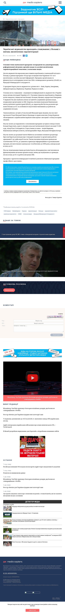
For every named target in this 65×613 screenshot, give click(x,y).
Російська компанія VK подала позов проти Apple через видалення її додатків (31, 467)
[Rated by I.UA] (28, 593)
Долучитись (32, 181)
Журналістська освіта (11, 19)
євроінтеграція (32, 211)
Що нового (21, 19)
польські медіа (27, 214)
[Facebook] (24, 56)
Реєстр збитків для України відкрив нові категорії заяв (23, 415)
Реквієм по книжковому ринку (14, 473)
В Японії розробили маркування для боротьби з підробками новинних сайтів (31, 431)
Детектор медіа (32, 502)
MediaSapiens (15, 60)
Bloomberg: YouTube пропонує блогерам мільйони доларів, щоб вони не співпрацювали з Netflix (29, 409)
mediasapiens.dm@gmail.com (13, 581)
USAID (19, 214)
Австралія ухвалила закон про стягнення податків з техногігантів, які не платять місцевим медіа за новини (32, 495)
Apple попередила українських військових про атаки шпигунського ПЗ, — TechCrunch (29, 426)
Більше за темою (12, 220)
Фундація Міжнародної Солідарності (44, 214)
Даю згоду (32, 610)
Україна (24, 211)
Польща (41, 211)
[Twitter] (26, 56)
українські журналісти (10, 214)
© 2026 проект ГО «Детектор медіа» (11, 579)
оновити (60, 313)
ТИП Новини (7, 211)
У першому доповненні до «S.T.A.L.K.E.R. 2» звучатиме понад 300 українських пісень (31, 420)
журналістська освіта (51, 211)
